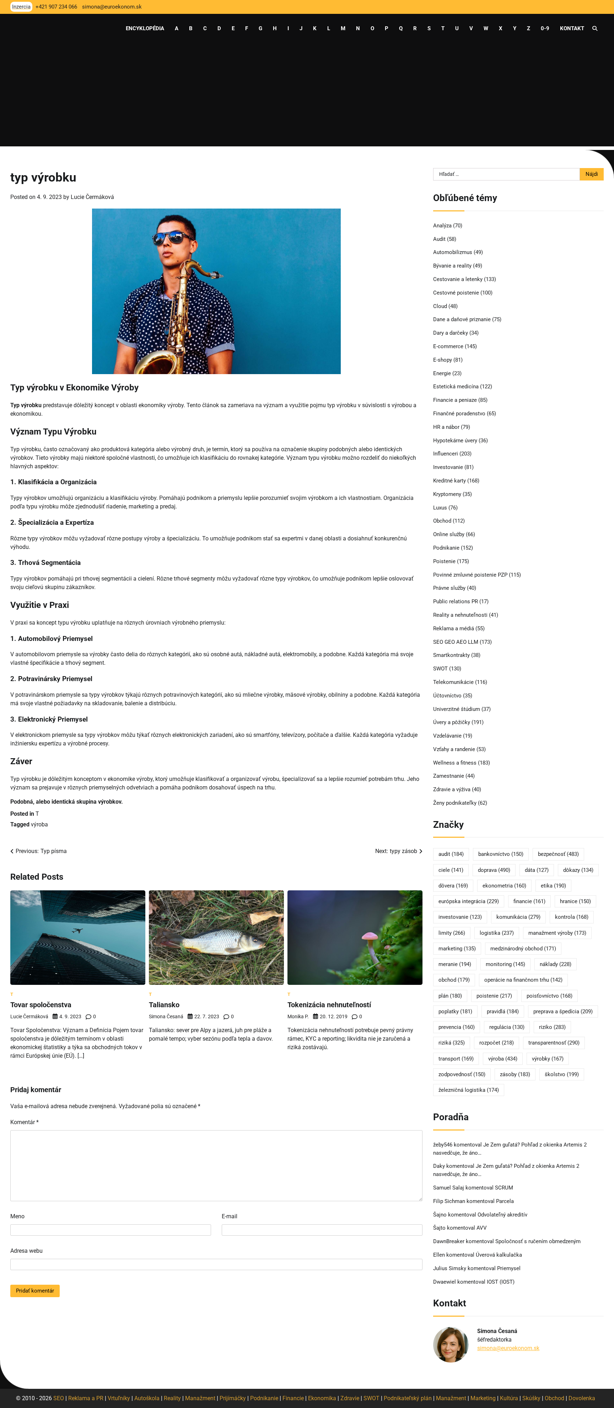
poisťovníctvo (549, 996)
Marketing (483, 1398)
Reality (172, 1398)
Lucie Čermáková (92, 197)
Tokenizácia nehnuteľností (329, 1004)
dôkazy (578, 870)
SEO (58, 1398)
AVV (482, 1228)
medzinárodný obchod (523, 948)
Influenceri (445, 454)
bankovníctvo (500, 854)
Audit (439, 239)
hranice (575, 901)
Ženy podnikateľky (454, 803)
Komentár (24, 1122)
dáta (537, 870)
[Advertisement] (307, 96)
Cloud (440, 306)
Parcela (505, 1201)
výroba (39, 824)
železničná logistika (468, 1090)
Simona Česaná (166, 1016)
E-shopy (442, 360)
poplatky (455, 1011)
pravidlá (503, 1011)
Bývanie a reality (452, 266)
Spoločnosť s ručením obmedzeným (538, 1241)
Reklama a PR (85, 1398)
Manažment (200, 1398)
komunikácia (518, 917)
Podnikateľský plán (408, 1398)
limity (451, 933)
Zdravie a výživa (451, 789)
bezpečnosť (558, 854)
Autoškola (147, 1398)
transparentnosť (554, 1043)
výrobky (548, 1059)
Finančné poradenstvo (459, 413)
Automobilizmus (452, 252)
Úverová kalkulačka (499, 1255)
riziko (552, 1027)
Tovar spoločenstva (40, 1004)
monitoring (505, 964)
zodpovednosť (461, 1074)
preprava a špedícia (563, 1011)
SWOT (440, 668)
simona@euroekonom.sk (508, 1348)
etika (553, 886)
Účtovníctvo (447, 695)
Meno (17, 1216)
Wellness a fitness (454, 763)
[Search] (594, 28)
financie (529, 901)
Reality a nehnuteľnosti (460, 615)
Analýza (442, 225)
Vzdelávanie (447, 736)
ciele (450, 870)
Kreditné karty (449, 481)
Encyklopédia (145, 28)
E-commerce (448, 346)
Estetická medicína (456, 386)
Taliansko (164, 1004)
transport (456, 1059)
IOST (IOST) (501, 1282)
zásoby (515, 1074)
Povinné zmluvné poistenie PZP (470, 575)
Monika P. (298, 1016)
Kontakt (572, 28)
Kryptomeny (447, 494)
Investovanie (448, 467)
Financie (293, 1398)
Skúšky (531, 1398)
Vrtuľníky (119, 1398)
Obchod (442, 521)
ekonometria (504, 886)
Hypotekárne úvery (455, 440)
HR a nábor (446, 427)
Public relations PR (455, 601)
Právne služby (449, 588)
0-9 (545, 28)
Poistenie (444, 561)
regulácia (506, 1027)
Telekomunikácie (453, 682)
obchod (454, 980)
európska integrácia (468, 901)
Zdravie (349, 1398)
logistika (497, 933)
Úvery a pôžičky (451, 722)
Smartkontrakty (451, 655)
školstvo (562, 1074)
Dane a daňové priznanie (462, 319)
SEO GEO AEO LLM (455, 642)
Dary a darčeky (450, 333)
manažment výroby (557, 933)
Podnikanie (446, 548)
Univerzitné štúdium (456, 709)
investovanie (460, 917)
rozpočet (496, 1043)
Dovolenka (582, 1398)
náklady (555, 964)
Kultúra (509, 1398)
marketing (457, 948)
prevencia (456, 1027)
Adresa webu (26, 1250)
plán (450, 996)
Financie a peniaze (455, 400)
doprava (494, 870)
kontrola (571, 917)
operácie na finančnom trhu (523, 980)
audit (451, 854)
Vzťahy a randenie (454, 749)
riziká (451, 1043)
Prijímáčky (233, 1398)
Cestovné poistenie (456, 293)
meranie (454, 964)
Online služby (448, 534)
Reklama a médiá (453, 628)
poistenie (494, 996)
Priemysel (509, 1268)
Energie (442, 373)
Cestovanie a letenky (458, 279)
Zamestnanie (448, 776)
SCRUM (504, 1188)
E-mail (229, 1216)
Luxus (440, 508)
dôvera (453, 886)
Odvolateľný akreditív (502, 1215)
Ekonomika (322, 1398)
